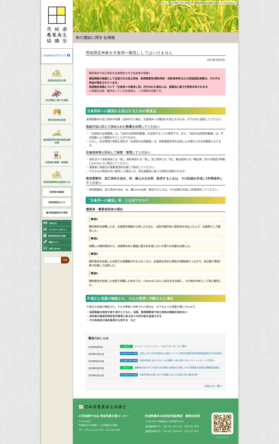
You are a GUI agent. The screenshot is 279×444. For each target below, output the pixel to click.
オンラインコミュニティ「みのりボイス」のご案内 (154, 346)
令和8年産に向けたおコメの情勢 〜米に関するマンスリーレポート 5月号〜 (168, 360)
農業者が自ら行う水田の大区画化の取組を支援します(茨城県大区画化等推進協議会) (171, 367)
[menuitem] (57, 75)
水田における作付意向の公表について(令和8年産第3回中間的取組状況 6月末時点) (171, 353)
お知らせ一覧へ (213, 386)
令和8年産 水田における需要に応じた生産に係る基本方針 (159, 374)
